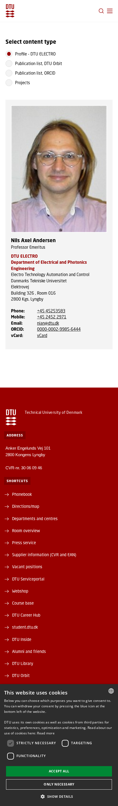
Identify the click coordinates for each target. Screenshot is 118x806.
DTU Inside (21, 639)
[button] (110, 11)
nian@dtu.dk (48, 323)
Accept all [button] (59, 771)
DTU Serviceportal (28, 578)
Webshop (20, 590)
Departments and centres (35, 518)
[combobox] (111, 691)
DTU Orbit (21, 675)
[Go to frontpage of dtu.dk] (10, 10)
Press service (24, 542)
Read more (46, 733)
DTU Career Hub (26, 614)
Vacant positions (27, 566)
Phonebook (22, 494)
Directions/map (25, 506)
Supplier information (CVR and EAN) (44, 554)
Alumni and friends (29, 651)
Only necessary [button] (59, 784)
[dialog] (59, 745)
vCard (42, 335)
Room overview (26, 530)
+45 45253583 (51, 310)
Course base (23, 602)
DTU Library (22, 663)
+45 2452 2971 (51, 316)
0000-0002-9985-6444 (59, 329)
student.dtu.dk (25, 627)
